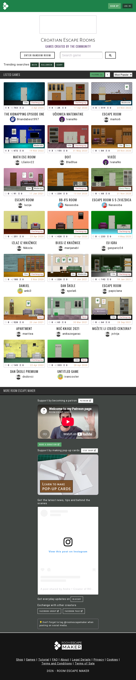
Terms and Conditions (56, 663)
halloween (46, 64)
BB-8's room (68, 200)
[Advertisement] (68, 24)
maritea (28, 333)
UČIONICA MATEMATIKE (68, 114)
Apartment (24, 328)
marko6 (115, 119)
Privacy (99, 659)
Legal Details (81, 659)
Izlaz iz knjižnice (24, 242)
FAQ (55, 659)
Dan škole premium (24, 371)
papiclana (115, 291)
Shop (19, 659)
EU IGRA (111, 242)
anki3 (28, 291)
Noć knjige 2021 (68, 328)
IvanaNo (71, 119)
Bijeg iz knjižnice (68, 242)
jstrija (115, 333)
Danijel (24, 285)
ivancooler (71, 376)
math (34, 64)
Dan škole (68, 285)
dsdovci (27, 376)
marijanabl (72, 248)
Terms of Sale (85, 663)
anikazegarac (72, 333)
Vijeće (111, 157)
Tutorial (43, 659)
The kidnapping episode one (24, 114)
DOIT (68, 157)
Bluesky (77, 599)
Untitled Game (68, 371)
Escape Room (111, 114)
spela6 (71, 291)
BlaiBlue (71, 162)
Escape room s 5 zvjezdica (111, 200)
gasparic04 (115, 248)
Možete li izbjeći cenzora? (111, 328)
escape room (24, 200)
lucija (28, 205)
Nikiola (28, 248)
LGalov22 (27, 162)
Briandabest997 (28, 119)
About (65, 659)
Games (30, 659)
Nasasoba (71, 205)
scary (59, 64)
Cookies (112, 659)
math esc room (24, 157)
